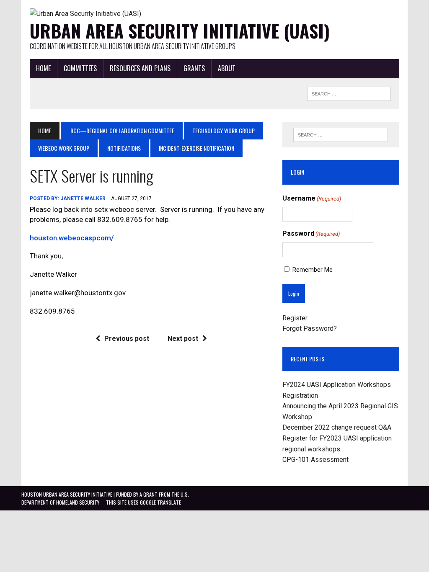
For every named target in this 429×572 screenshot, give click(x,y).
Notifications (124, 148)
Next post (183, 339)
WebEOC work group (63, 148)
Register (295, 318)
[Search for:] (340, 135)
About (226, 68)
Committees (80, 68)
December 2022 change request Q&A (336, 427)
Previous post (126, 339)
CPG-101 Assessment (315, 460)
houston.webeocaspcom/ (72, 238)
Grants (194, 68)
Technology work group (223, 130)
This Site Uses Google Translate (143, 502)
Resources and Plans (140, 68)
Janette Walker (83, 198)
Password (311, 233)
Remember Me (312, 269)
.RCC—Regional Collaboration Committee (121, 130)
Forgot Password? (309, 328)
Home (43, 68)
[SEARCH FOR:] (349, 93)
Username (311, 198)
